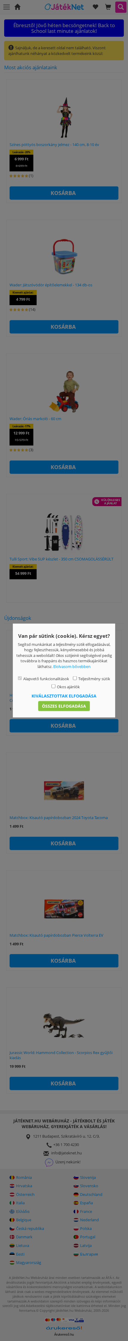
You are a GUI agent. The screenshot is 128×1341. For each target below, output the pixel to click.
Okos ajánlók (68, 686)
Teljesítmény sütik (94, 678)
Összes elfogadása (64, 706)
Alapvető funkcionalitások (46, 678)
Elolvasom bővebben (71, 666)
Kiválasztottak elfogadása (64, 696)
